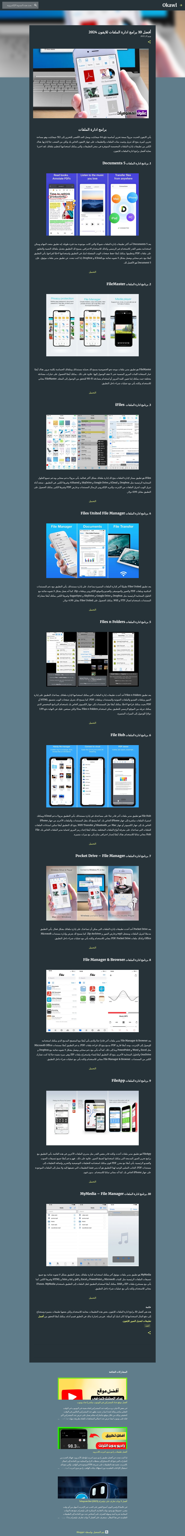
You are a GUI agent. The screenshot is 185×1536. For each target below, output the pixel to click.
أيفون (147, 1325)
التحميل (92, 271)
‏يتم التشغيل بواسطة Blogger (91, 1531)
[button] (149, 42)
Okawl (169, 5)
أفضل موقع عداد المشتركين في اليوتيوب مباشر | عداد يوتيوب (102, 1402)
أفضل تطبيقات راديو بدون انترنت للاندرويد (110, 1451)
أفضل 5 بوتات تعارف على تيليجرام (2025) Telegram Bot (103, 1501)
